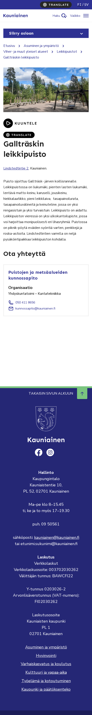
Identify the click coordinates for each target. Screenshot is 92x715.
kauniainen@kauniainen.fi (56, 537)
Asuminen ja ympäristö (41, 45)
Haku (56, 16)
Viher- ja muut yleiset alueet (25, 51)
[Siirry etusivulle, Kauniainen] (15, 15)
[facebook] (38, 452)
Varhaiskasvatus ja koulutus (46, 664)
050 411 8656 (25, 302)
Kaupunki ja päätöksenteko (46, 689)
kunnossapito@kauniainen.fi (35, 308)
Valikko (75, 16)
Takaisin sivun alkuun (51, 393)
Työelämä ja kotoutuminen (46, 681)
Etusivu (9, 45)
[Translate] (56, 5)
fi (79, 4)
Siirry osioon (21, 33)
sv (86, 4)
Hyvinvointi (46, 655)
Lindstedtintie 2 (16, 168)
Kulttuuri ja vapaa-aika (46, 672)
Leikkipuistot (67, 51)
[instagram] (50, 452)
